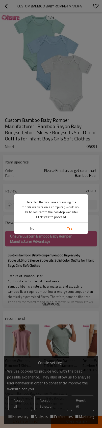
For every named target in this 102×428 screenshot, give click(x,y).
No (32, 228)
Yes (70, 228)
